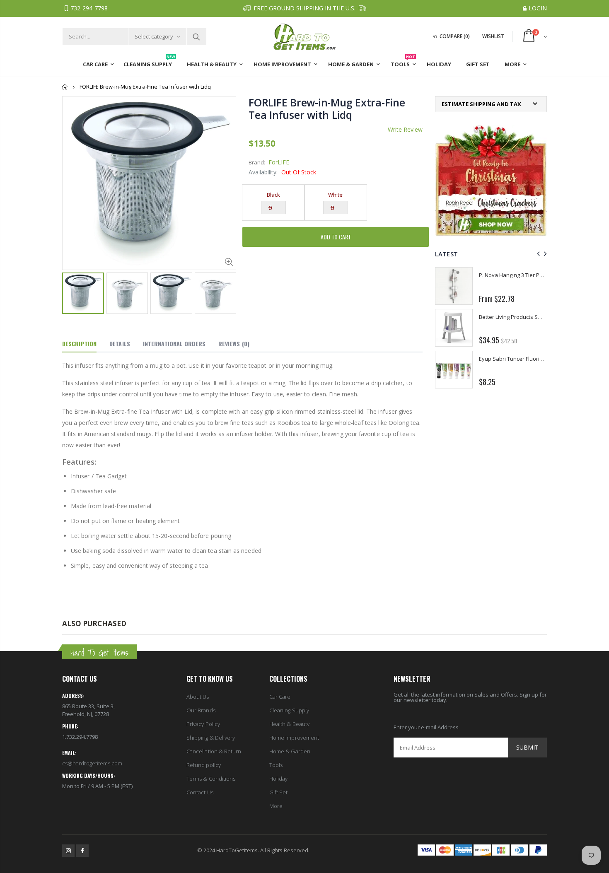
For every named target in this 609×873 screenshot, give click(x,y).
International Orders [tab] (174, 343)
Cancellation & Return (213, 751)
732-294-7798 (89, 8)
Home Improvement (294, 737)
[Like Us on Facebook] (82, 850)
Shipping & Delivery (210, 737)
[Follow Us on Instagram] (68, 850)
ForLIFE (278, 162)
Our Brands (200, 710)
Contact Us (199, 792)
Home (65, 86)
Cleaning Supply (289, 710)
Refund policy (203, 765)
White (335, 194)
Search (196, 36)
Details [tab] (119, 343)
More (276, 806)
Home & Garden (289, 751)
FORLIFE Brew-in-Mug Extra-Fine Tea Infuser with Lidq (327, 108)
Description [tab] (79, 343)
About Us (197, 696)
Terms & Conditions (210, 778)
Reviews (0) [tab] (233, 343)
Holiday (278, 778)
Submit (527, 747)
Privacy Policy (203, 724)
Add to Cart (336, 236)
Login (538, 8)
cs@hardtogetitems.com (92, 763)
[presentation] (537, 253)
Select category (154, 36)
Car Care (280, 696)
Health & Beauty (289, 724)
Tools (276, 765)
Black (273, 194)
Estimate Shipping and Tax (481, 104)
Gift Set (278, 792)
